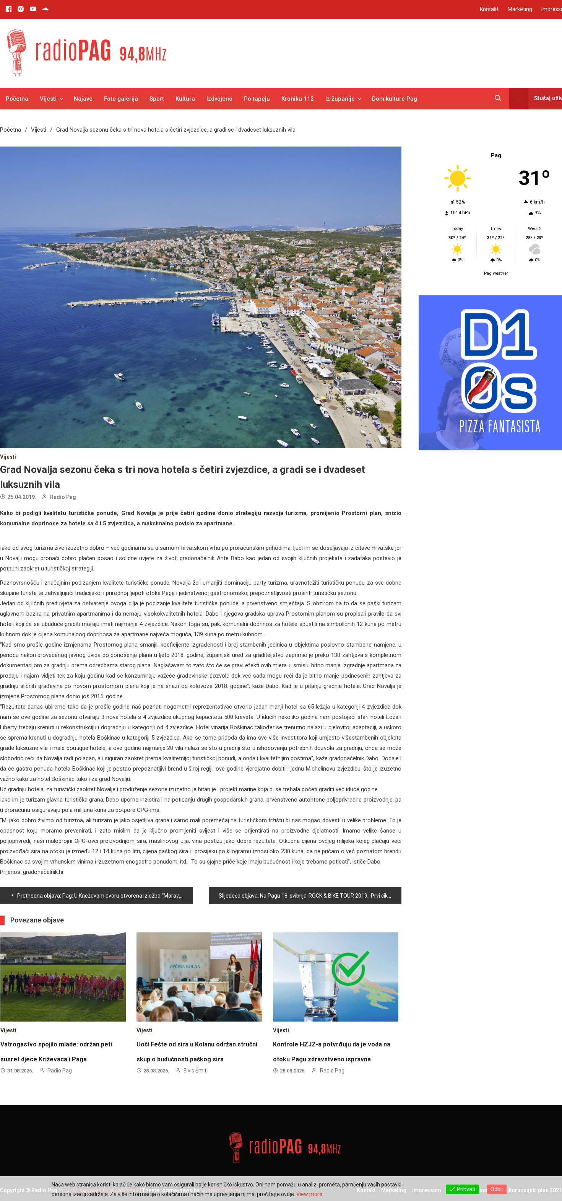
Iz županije (340, 98)
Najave (83, 98)
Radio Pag (63, 497)
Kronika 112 (297, 98)
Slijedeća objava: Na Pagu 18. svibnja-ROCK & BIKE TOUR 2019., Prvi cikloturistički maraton (310, 896)
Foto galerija (121, 98)
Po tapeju (257, 98)
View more (309, 1194)
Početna (17, 98)
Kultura (185, 98)
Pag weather (496, 273)
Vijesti (48, 98)
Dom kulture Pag (394, 98)
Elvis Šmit (195, 1070)
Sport (156, 98)
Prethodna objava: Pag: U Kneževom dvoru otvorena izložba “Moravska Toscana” (105, 896)
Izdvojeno (219, 98)
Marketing (520, 9)
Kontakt (489, 9)
